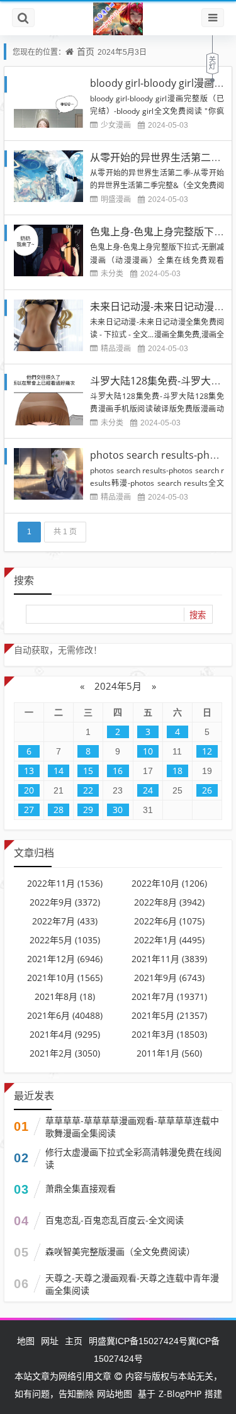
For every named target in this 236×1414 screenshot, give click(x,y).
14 (58, 771)
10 (148, 751)
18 (177, 771)
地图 (26, 1341)
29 (88, 810)
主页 (73, 1341)
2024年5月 (118, 686)
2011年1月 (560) (169, 1053)
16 (118, 771)
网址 (50, 1341)
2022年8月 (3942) (169, 902)
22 (88, 790)
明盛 (97, 1341)
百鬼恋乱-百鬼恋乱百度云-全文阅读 (114, 1220)
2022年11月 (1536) (65, 883)
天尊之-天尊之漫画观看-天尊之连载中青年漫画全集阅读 (132, 1284)
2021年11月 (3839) (169, 959)
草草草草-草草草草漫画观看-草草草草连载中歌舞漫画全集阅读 (132, 1126)
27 (29, 810)
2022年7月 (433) (65, 921)
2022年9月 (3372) (65, 902)
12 (207, 751)
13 (29, 771)
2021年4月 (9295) (65, 1034)
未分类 (112, 273)
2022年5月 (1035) (65, 940)
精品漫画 (116, 348)
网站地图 (114, 1394)
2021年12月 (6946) (65, 959)
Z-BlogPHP (180, 1394)
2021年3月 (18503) (169, 1034)
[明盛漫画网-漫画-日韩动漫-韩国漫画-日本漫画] (117, 18)
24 (148, 790)
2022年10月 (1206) (169, 883)
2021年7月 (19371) (169, 996)
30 (118, 810)
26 (207, 790)
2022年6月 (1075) (169, 921)
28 (58, 810)
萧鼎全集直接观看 (80, 1188)
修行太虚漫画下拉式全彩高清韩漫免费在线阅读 (133, 1158)
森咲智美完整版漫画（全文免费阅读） (120, 1251)
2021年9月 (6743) (169, 978)
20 (29, 790)
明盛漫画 (116, 199)
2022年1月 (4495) (169, 940)
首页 (85, 51)
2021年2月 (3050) (65, 1053)
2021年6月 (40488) (65, 1015)
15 (88, 771)
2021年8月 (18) (65, 996)
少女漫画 (116, 125)
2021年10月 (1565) (65, 978)
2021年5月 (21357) (169, 1015)
